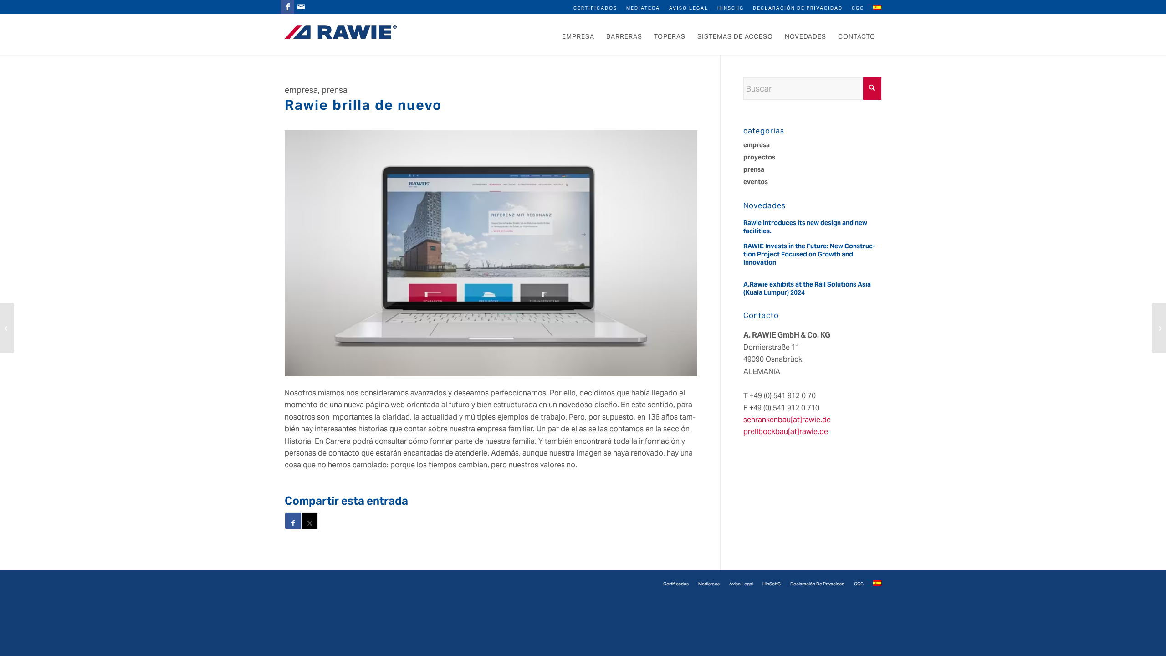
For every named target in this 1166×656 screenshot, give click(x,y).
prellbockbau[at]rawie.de (785, 431)
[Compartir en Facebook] (293, 521)
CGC (858, 8)
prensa (753, 169)
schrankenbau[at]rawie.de (787, 420)
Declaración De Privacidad (798, 8)
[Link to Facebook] (287, 7)
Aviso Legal (688, 8)
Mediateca (643, 8)
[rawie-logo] (341, 32)
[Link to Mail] (301, 7)
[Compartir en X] (309, 521)
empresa (756, 145)
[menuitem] (595, 7)
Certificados (595, 8)
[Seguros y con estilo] (7, 328)
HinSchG (730, 8)
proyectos (759, 157)
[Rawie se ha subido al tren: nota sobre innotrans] (1159, 328)
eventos (755, 182)
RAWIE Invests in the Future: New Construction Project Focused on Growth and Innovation (809, 254)
